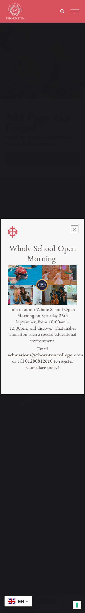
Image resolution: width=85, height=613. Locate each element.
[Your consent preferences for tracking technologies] (77, 605)
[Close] (74, 229)
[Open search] (62, 11)
